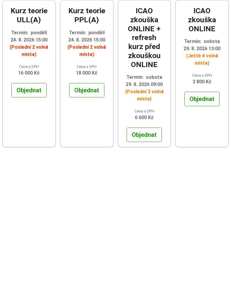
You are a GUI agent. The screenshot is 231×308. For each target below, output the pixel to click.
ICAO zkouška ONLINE (202, 19)
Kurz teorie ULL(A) (29, 15)
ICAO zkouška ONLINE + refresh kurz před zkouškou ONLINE (144, 37)
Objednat (29, 90)
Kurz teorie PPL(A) (86, 15)
